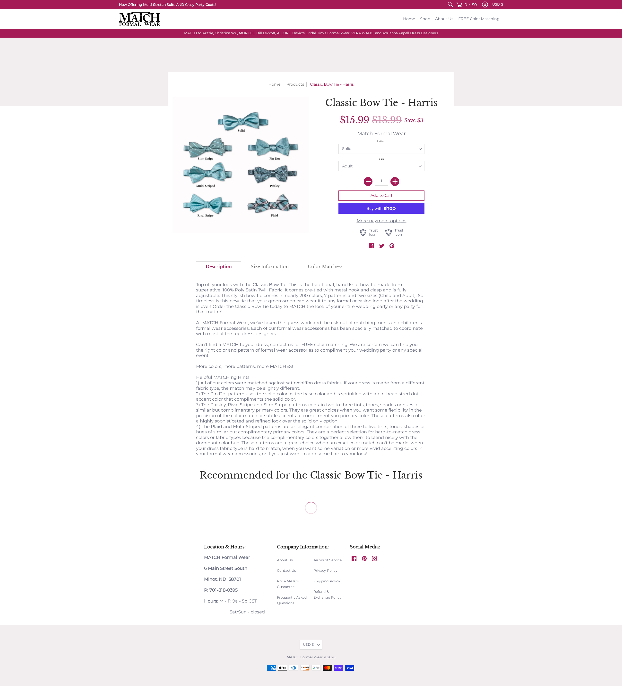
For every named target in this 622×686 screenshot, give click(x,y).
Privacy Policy (325, 570)
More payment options (381, 220)
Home (274, 84)
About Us (285, 560)
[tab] (219, 266)
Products (295, 84)
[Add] (394, 181)
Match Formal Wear (381, 133)
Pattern (381, 141)
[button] (466, 4)
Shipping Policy (326, 581)
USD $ (497, 4)
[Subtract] (368, 181)
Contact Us (286, 570)
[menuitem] (450, 4)
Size (381, 158)
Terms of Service (327, 560)
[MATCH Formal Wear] (139, 19)
